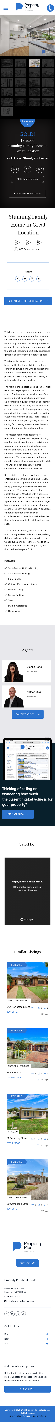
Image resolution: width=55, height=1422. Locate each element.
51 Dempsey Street (17, 1138)
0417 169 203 (32, 672)
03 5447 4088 (13, 1297)
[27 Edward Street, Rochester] (27, 35)
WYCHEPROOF (13, 1143)
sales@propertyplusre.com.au (20, 1301)
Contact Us (27, 1263)
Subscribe (26, 1389)
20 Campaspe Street (18, 1204)
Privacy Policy (15, 1416)
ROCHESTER (12, 1012)
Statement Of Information (26, 301)
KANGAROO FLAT (14, 1078)
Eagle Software (39, 1416)
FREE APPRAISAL (16, 814)
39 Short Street (15, 1072)
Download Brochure (28, 194)
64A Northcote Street (18, 1007)
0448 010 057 (32, 697)
